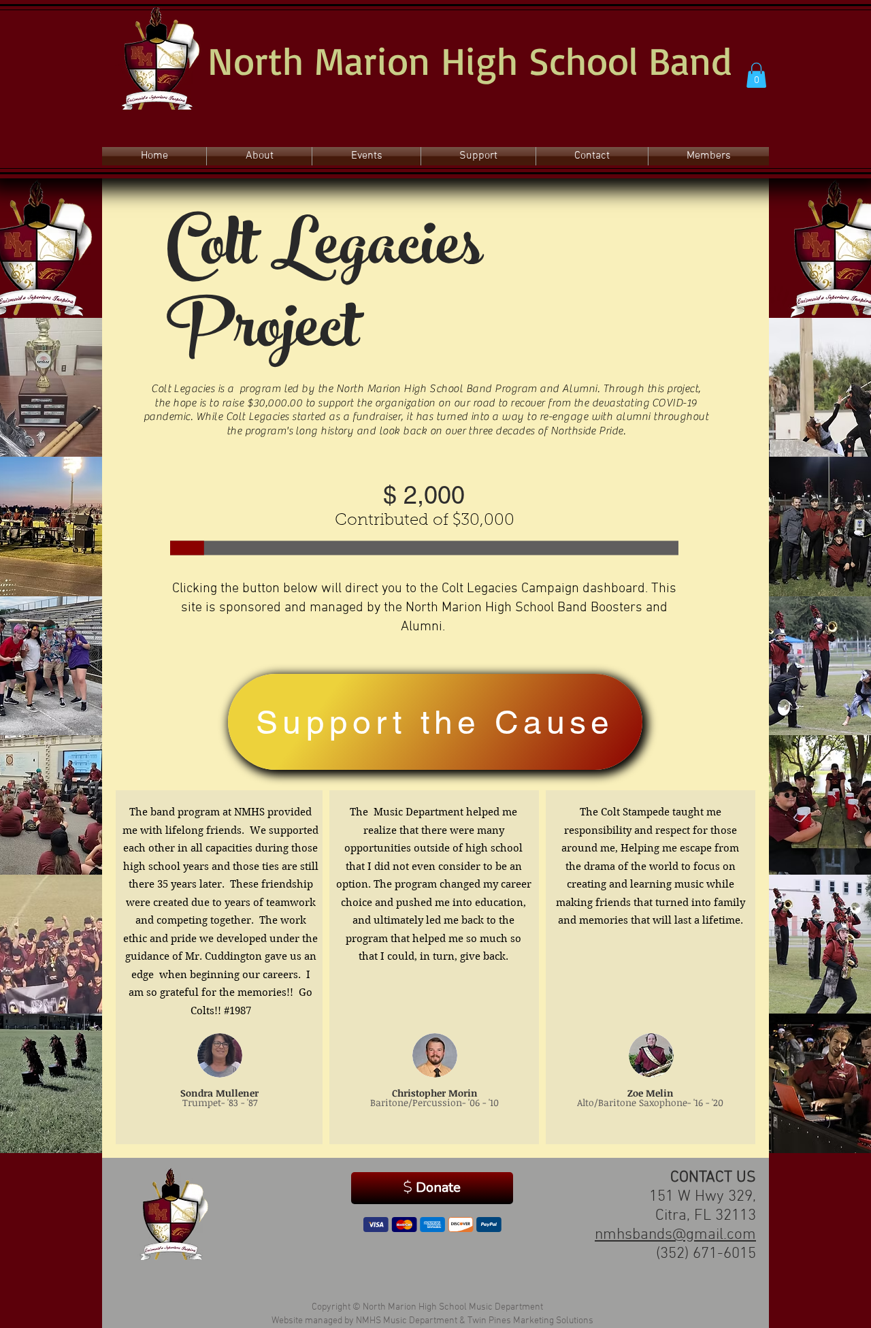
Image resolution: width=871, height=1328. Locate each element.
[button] (756, 75)
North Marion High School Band (470, 59)
